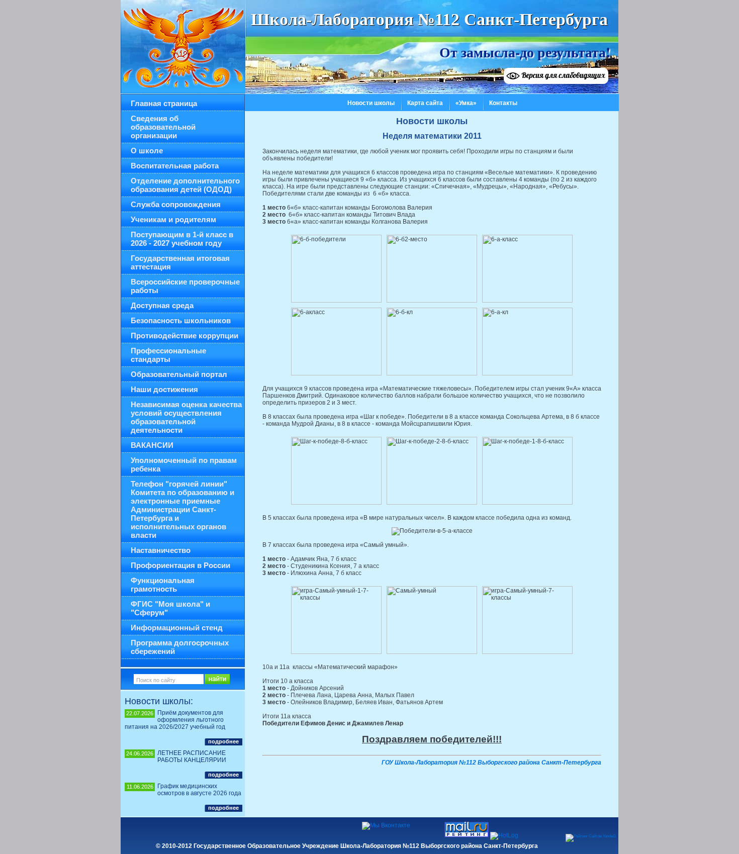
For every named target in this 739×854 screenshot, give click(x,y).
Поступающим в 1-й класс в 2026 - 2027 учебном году (182, 238)
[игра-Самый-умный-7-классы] (527, 620)
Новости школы (371, 103)
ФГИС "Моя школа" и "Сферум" (170, 608)
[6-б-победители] (336, 269)
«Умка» (466, 103)
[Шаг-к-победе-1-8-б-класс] (527, 471)
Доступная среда (162, 305)
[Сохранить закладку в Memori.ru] (209, 830)
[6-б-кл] (432, 341)
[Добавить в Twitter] (151, 830)
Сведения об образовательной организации (163, 127)
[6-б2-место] (432, 269)
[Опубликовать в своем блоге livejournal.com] (228, 830)
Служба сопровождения (176, 204)
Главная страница (164, 103)
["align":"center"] (432, 531)
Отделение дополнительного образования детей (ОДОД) (185, 185)
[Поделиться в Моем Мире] (170, 830)
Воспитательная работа (175, 165)
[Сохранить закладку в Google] (266, 830)
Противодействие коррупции (184, 335)
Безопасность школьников (181, 320)
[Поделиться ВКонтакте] (132, 830)
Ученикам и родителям (173, 219)
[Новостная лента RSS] (304, 830)
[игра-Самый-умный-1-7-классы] (336, 620)
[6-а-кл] (527, 341)
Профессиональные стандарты (168, 354)
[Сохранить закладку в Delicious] (247, 830)
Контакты (503, 103)
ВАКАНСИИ (152, 445)
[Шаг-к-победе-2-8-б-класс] (432, 471)
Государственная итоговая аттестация (180, 262)
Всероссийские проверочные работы (185, 286)
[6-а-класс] (527, 269)
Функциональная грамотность (163, 584)
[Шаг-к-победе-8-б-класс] (336, 471)
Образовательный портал (179, 374)
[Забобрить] (285, 830)
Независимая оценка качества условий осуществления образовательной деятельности (186, 417)
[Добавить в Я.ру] (189, 830)
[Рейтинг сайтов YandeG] (591, 836)
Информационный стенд (177, 627)
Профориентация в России (180, 565)
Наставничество (161, 550)
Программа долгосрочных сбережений (180, 646)
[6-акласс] (336, 341)
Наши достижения (164, 389)
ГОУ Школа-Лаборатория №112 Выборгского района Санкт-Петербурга (491, 762)
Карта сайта (425, 103)
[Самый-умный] (432, 620)
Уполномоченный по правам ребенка (184, 464)
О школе (147, 150)
